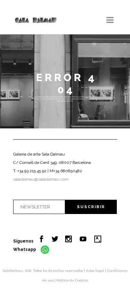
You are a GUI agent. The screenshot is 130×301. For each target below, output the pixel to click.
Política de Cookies (72, 280)
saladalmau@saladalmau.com (41, 179)
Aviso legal (95, 270)
